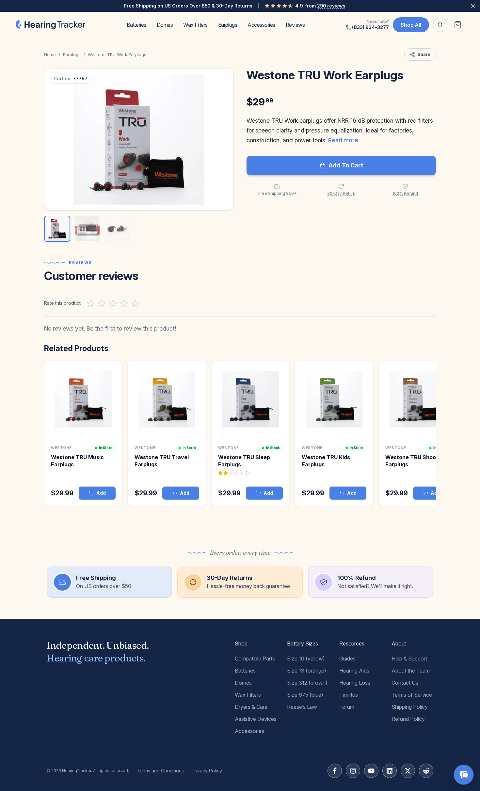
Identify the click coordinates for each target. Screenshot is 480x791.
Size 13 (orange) (306, 670)
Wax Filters (195, 25)
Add (101, 493)
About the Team (411, 670)
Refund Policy (408, 719)
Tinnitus (348, 694)
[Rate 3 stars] (113, 303)
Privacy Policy (207, 770)
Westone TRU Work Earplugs (117, 54)
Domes (165, 25)
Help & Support (409, 658)
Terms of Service (412, 694)
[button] (138, 139)
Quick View (83, 432)
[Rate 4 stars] (124, 303)
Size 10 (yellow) (306, 658)
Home (50, 54)
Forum (346, 707)
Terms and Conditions (160, 770)
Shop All (411, 25)
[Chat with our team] (463, 774)
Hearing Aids (354, 670)
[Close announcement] (472, 5)
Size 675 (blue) (305, 694)
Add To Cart (345, 165)
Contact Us (405, 682)
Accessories (261, 25)
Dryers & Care (251, 707)
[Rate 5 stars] (135, 303)
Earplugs (227, 25)
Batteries (136, 25)
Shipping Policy (410, 707)
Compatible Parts (255, 658)
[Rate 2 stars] (102, 303)
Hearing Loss (354, 682)
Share (424, 54)
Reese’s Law (302, 707)
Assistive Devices (256, 719)
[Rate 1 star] (91, 303)
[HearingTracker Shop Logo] (50, 25)
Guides (347, 658)
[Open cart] (457, 24)
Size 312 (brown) (307, 682)
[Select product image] (57, 229)
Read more (343, 140)
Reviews (295, 25)
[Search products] (440, 25)
